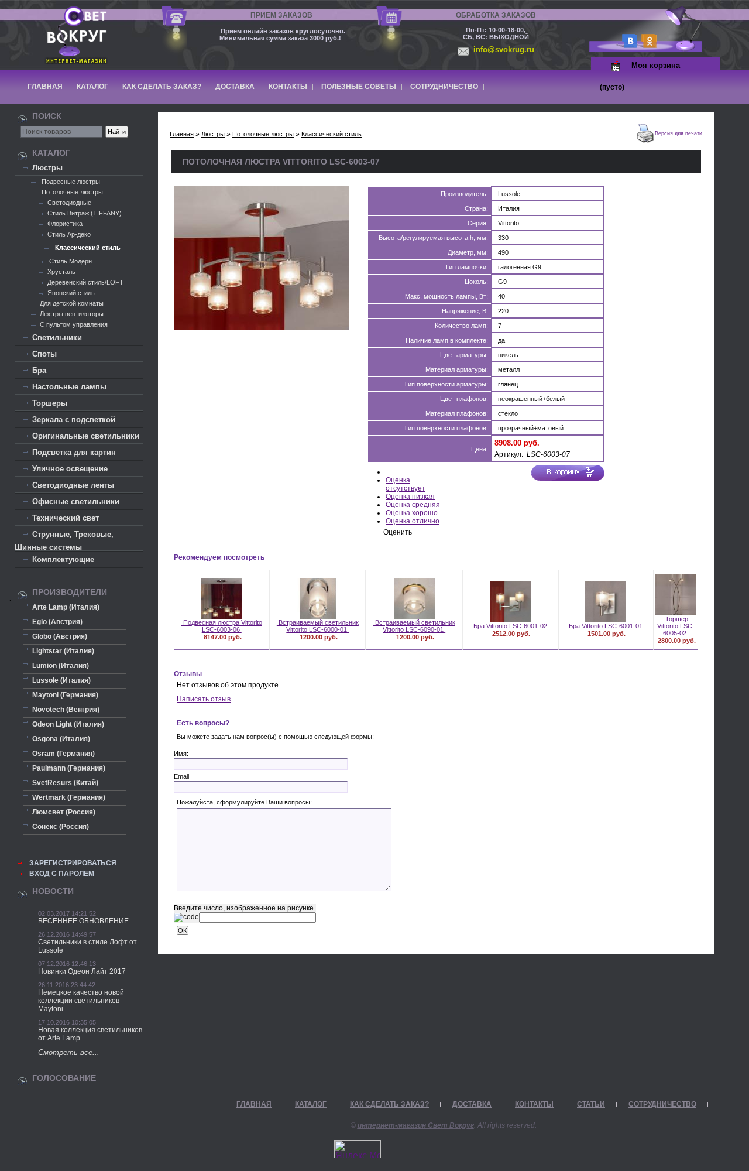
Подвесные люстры (70, 181)
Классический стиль (87, 247)
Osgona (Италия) (61, 739)
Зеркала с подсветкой (73, 419)
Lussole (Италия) (61, 680)
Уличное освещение (70, 468)
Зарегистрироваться (72, 863)
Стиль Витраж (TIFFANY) (84, 213)
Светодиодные (69, 202)
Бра (39, 370)
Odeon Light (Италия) (68, 724)
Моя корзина (655, 65)
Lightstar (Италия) (63, 651)
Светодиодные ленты (73, 485)
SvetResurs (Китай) (65, 783)
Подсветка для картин (74, 452)
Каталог (92, 87)
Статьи (591, 1104)
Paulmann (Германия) (68, 768)
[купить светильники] (627, 45)
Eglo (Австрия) (57, 622)
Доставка (235, 87)
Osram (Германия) (63, 753)
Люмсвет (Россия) (63, 812)
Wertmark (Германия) (68, 797)
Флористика (65, 223)
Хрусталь (61, 271)
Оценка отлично (412, 521)
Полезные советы (358, 87)
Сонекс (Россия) (60, 827)
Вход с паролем (61, 873)
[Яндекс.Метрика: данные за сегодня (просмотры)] (357, 1149)
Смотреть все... (68, 1052)
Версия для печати (678, 133)
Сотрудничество (444, 87)
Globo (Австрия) (59, 636)
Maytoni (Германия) (65, 695)
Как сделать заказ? (161, 87)
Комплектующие (63, 559)
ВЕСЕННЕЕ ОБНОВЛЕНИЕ (83, 921)
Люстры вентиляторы (72, 313)
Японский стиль (71, 292)
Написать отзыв (204, 699)
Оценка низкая (410, 496)
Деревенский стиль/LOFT (85, 282)
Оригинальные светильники (85, 436)
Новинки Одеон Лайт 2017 (82, 971)
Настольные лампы (69, 386)
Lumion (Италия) (60, 666)
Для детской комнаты (72, 303)
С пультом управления (74, 324)
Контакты (288, 87)
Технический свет (65, 517)
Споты (44, 354)
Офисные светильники (75, 501)
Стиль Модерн (69, 261)
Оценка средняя (413, 505)
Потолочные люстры (71, 192)
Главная (45, 87)
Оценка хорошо (412, 513)
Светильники (57, 337)
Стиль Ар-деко (69, 234)
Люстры (47, 167)
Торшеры (49, 403)
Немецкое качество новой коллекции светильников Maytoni (81, 1000)
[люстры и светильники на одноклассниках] (647, 45)
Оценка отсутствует (405, 484)
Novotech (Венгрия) (65, 710)
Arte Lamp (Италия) (65, 607)
